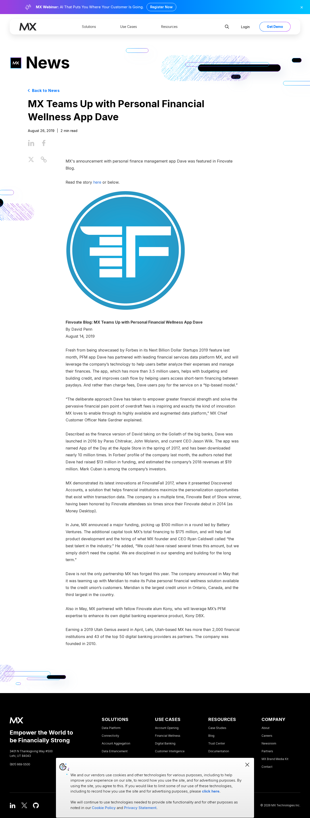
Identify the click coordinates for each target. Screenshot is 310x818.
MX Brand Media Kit (275, 759)
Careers (267, 735)
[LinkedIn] (13, 805)
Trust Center (216, 743)
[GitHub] (36, 805)
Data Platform (111, 728)
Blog (211, 735)
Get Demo (275, 27)
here (97, 182)
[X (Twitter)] (24, 805)
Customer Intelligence (170, 751)
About (266, 728)
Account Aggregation (116, 743)
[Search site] (227, 26)
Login (245, 27)
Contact (267, 766)
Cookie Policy (104, 807)
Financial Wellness (167, 735)
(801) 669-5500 (20, 764)
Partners (267, 751)
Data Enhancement (115, 751)
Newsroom (269, 743)
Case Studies (217, 728)
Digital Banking (165, 743)
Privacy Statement (140, 807)
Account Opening (166, 728)
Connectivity (110, 735)
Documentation (218, 751)
